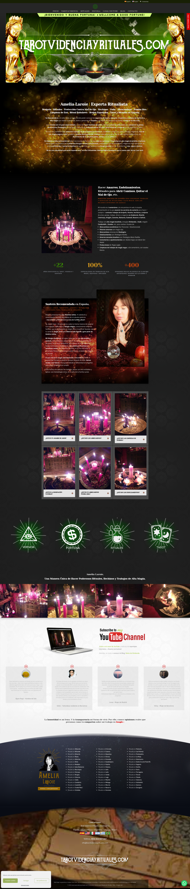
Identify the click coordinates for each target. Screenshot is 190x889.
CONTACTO (132, 11)
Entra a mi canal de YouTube (109, 646)
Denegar (26, 880)
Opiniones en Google (116, 203)
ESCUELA (96, 11)
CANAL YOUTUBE (110, 11)
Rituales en (74, 749)
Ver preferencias (42, 880)
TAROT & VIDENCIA (69, 11)
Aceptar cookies (10, 880)
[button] (184, 883)
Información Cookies (25, 885)
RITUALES (85, 11)
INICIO (56, 11)
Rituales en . (74, 777)
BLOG (122, 11)
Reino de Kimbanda (133, 653)
